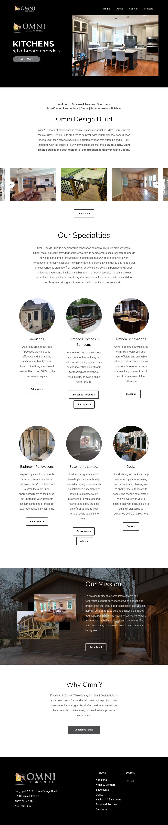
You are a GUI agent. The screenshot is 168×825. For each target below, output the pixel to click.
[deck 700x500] (84, 184)
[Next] (156, 184)
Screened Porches (106, 804)
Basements (102, 789)
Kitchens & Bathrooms (108, 799)
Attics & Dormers (106, 784)
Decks (99, 794)
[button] (84, 213)
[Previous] (11, 184)
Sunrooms (101, 809)
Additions (101, 779)
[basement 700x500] (135, 184)
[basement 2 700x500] (33, 184)
